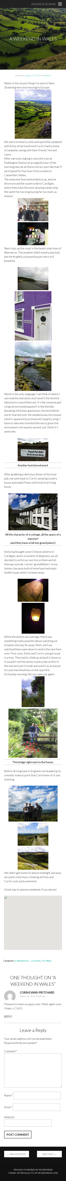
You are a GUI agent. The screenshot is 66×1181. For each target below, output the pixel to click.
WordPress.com (48, 1173)
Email (8, 1107)
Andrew (47, 75)
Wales (49, 960)
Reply (8, 1016)
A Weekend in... (22, 960)
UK (43, 960)
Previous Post (16, 1154)
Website (9, 1117)
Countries (36, 960)
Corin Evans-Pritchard (37, 992)
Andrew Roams (43, 4)
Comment (10, 1051)
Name (8, 1095)
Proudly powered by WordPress (33, 1169)
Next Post (49, 1154)
